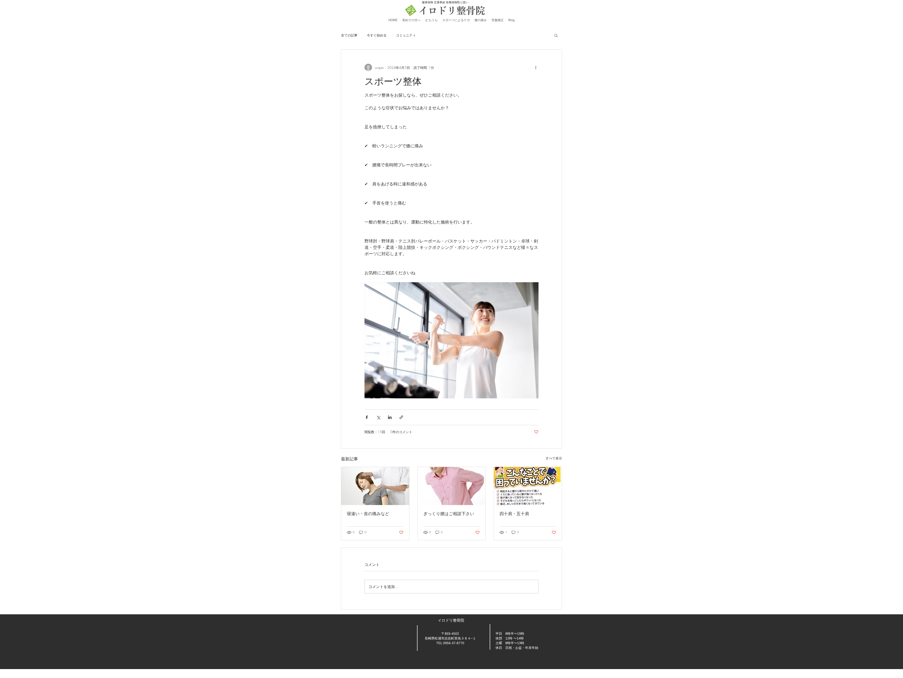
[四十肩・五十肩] (528, 486)
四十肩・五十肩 (514, 513)
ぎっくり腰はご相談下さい (448, 513)
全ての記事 (349, 35)
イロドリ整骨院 (451, 620)
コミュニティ (406, 35)
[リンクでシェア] (401, 417)
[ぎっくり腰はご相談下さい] (452, 486)
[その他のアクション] (536, 67)
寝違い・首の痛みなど (368, 513)
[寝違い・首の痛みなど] (375, 486)
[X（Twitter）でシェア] (378, 417)
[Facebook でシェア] (366, 417)
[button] (556, 35)
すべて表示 (554, 458)
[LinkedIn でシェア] (390, 417)
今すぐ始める (377, 35)
